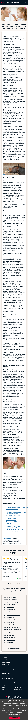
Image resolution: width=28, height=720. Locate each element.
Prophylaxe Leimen (9, 624)
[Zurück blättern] (1, 568)
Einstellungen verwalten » (16, 712)
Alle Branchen (4, 659)
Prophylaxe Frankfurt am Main (12, 615)
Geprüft (19, 578)
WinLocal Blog (17, 687)
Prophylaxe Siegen (9, 635)
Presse (3, 685)
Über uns (3, 682)
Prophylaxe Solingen (9, 637)
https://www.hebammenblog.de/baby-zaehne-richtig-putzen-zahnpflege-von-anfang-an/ (16, 513)
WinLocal (16, 685)
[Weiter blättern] (26, 568)
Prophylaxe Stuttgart (9, 640)
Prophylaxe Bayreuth (9, 604)
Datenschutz (4, 669)
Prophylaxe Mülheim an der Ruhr (12, 629)
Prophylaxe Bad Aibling (10, 597)
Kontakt (3, 689)
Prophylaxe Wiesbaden (10, 645)
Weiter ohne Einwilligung (14, 714)
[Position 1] (8, 583)
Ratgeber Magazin (5, 662)
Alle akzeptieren (14, 717)
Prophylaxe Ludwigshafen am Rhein (13, 627)
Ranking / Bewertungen (7, 678)
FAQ (2, 675)
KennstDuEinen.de (8, 538)
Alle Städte (4, 657)
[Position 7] (19, 583)
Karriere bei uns (18, 689)
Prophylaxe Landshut (9, 622)
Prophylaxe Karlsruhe (9, 617)
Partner (3, 687)
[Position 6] (17, 583)
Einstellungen (11, 669)
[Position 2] (10, 583)
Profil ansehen (12, 576)
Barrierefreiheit (5, 692)
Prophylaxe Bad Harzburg (10, 599)
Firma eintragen (5, 664)
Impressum (17, 682)
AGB (2, 671)
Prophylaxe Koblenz (9, 619)
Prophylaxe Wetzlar (9, 642)
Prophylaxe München (9, 632)
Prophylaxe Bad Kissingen (11, 602)
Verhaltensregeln (5, 673)
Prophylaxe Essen (9, 611)
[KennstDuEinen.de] (10, 2)
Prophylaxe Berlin (9, 607)
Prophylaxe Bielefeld (9, 609)
